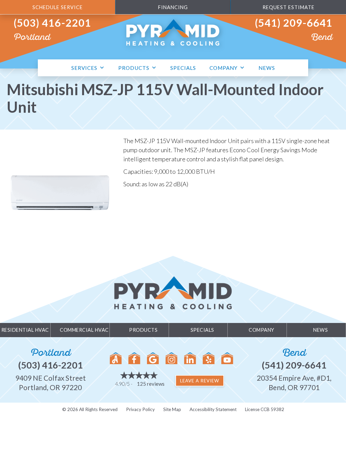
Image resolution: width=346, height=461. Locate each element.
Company (223, 68)
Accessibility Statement (213, 409)
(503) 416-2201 (52, 23)
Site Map (172, 409)
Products (133, 68)
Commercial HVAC (84, 330)
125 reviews (151, 384)
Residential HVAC (25, 330)
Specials (183, 68)
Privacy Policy (140, 409)
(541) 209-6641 (293, 23)
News (266, 68)
